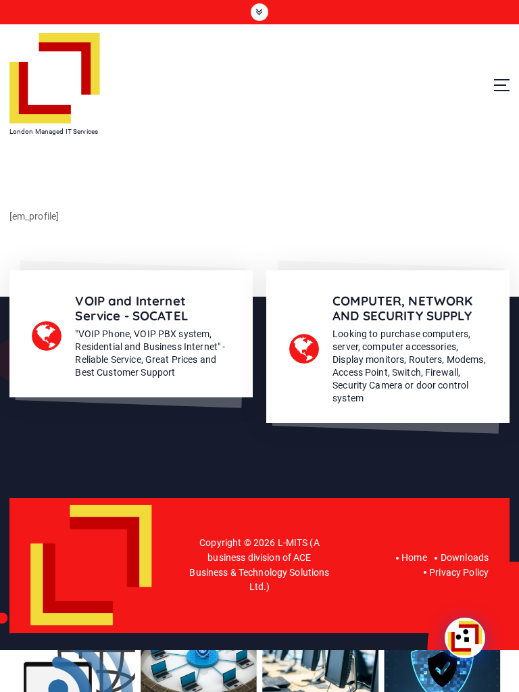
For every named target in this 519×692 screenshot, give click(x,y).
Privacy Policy (459, 572)
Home (414, 557)
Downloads (465, 557)
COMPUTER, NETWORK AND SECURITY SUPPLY (402, 308)
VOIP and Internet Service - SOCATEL (131, 308)
